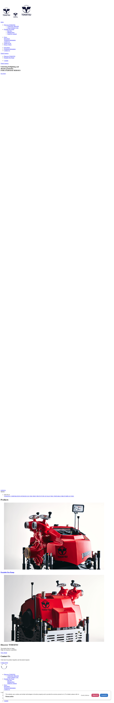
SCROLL (3, 490)
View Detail (4, 652)
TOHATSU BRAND (13, 26)
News (5, 37)
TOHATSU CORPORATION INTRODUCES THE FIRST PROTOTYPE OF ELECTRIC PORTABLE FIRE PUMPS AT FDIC (39, 496)
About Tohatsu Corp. (13, 28)
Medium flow (11, 32)
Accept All (104, 695)
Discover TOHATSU (9, 25)
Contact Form (4, 662)
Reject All (95, 695)
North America (5, 53)
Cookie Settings (85, 695)
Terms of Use (7, 43)
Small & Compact (12, 34)
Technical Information (10, 40)
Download (7, 38)
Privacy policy (10, 696)
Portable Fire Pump (9, 29)
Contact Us (7, 41)
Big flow (9, 31)
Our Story (3, 73)
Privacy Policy (8, 44)
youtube (6, 60)
